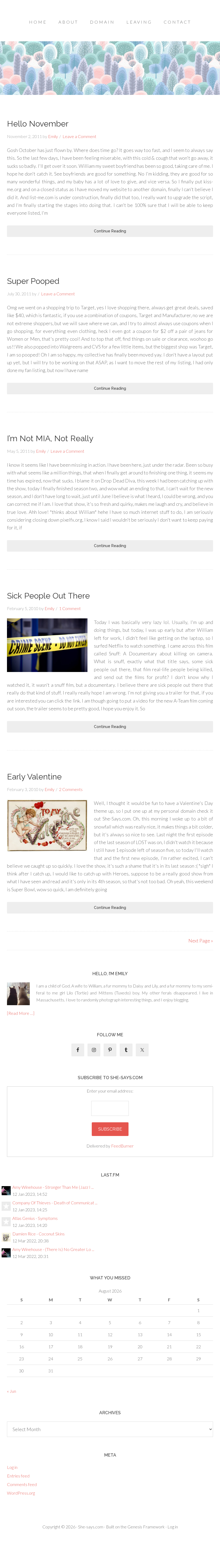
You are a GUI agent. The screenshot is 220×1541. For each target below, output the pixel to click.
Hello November (37, 123)
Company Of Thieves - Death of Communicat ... (54, 1202)
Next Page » (200, 941)
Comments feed (22, 1484)
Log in (12, 1467)
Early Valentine (34, 776)
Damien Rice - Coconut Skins (38, 1233)
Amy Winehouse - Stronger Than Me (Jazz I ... (53, 1187)
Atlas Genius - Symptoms (35, 1218)
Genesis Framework (146, 1526)
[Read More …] (20, 1013)
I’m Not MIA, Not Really (50, 438)
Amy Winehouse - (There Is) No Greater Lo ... (53, 1249)
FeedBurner (122, 1145)
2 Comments (71, 789)
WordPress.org (21, 1492)
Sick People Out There (48, 595)
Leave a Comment (79, 136)
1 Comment (70, 608)
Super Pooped (33, 281)
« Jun (11, 1391)
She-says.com (90, 1526)
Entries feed (18, 1475)
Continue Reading (110, 231)
